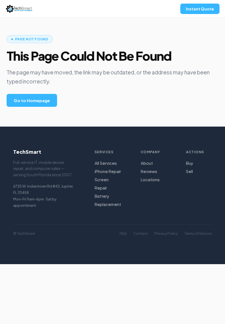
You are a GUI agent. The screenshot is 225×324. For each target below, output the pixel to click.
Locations (150, 179)
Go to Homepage (32, 100)
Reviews (149, 171)
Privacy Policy (166, 233)
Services (104, 152)
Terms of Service (198, 233)
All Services (106, 163)
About (147, 163)
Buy (189, 163)
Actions (195, 152)
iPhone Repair (108, 171)
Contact (140, 233)
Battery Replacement (108, 200)
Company (150, 152)
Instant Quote (200, 8)
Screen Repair (102, 183)
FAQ (123, 233)
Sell (189, 171)
